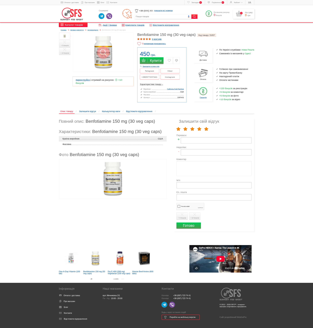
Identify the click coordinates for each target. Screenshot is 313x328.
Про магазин (89, 2)
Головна (63, 30)
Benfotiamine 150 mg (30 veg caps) (94, 272)
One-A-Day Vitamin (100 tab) (69, 272)
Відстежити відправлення (166, 25)
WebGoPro (241, 317)
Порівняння (217, 2)
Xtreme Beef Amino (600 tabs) (142, 272)
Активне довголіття (77, 30)
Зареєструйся (83, 80)
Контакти (113, 2)
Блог (102, 2)
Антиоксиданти (93, 30)
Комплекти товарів (134, 25)
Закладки (196, 2)
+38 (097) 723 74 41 (182, 295)
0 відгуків (157, 39)
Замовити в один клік (151, 66)
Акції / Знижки (110, 25)
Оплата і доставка (71, 2)
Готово (188, 225)
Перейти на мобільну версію (183, 317)
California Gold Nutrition (175, 89)
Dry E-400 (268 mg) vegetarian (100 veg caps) (119, 272)
